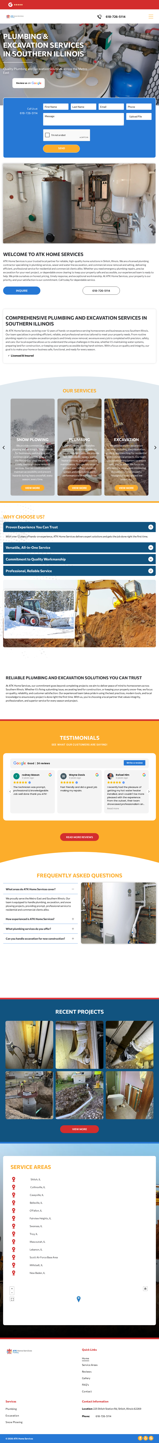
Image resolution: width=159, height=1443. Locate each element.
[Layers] (145, 1289)
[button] (28, 83)
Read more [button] (66, 808)
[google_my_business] (151, 1438)
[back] (3, 447)
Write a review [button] (135, 762)
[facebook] (140, 1438)
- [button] (12, 1293)
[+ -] (78, 1302)
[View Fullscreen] (12, 1299)
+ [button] (12, 1289)
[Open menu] (151, 16)
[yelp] (145, 1438)
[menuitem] (117, 1358)
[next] (155, 447)
